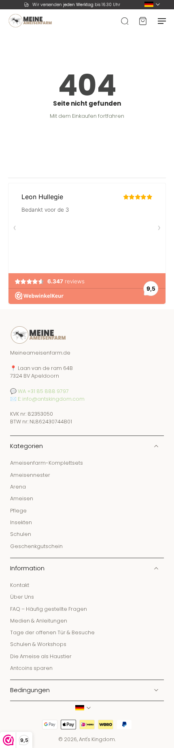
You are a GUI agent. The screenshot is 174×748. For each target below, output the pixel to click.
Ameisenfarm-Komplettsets (46, 463)
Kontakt (19, 585)
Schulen (20, 534)
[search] (125, 21)
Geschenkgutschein (36, 546)
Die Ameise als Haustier (41, 656)
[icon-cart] (142, 21)
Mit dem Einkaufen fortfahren (87, 116)
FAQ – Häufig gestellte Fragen (48, 609)
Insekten (21, 522)
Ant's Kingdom (97, 739)
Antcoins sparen (31, 668)
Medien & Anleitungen (38, 620)
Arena (18, 486)
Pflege (18, 510)
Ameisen (21, 498)
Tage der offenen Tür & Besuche (52, 632)
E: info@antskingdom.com (51, 398)
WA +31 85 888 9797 (43, 391)
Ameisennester (30, 475)
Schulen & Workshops (38, 644)
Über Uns (22, 597)
